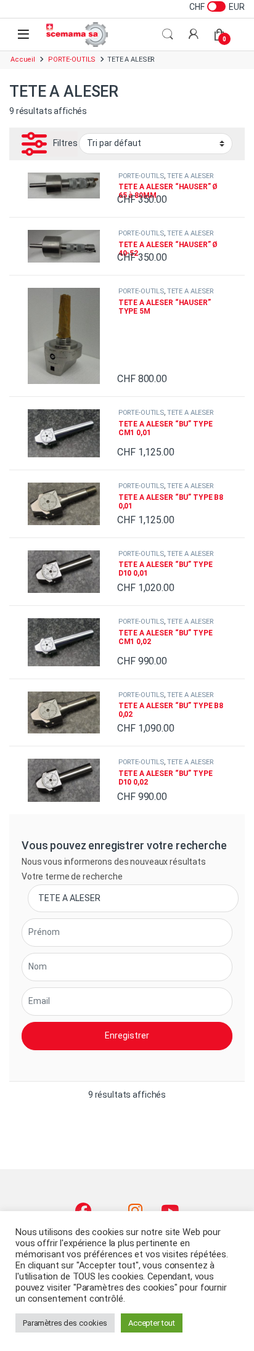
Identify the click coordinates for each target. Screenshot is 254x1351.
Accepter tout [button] (151, 1323)
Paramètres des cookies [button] (65, 1323)
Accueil (22, 59)
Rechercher (167, 34)
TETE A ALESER (190, 176)
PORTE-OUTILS (72, 59)
